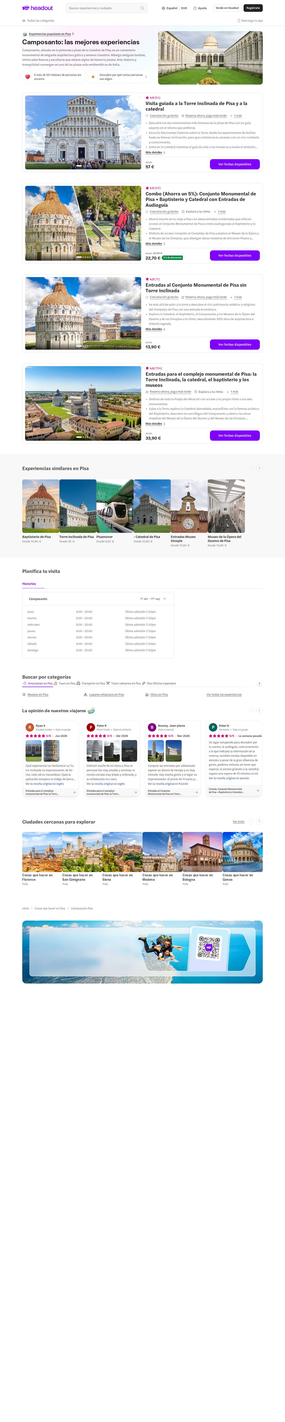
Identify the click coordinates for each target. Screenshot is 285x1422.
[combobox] (106, 7)
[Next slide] (259, 468)
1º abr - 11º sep (150, 598)
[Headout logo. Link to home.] (37, 8)
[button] (38, 20)
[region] (83, 132)
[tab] (30, 585)
